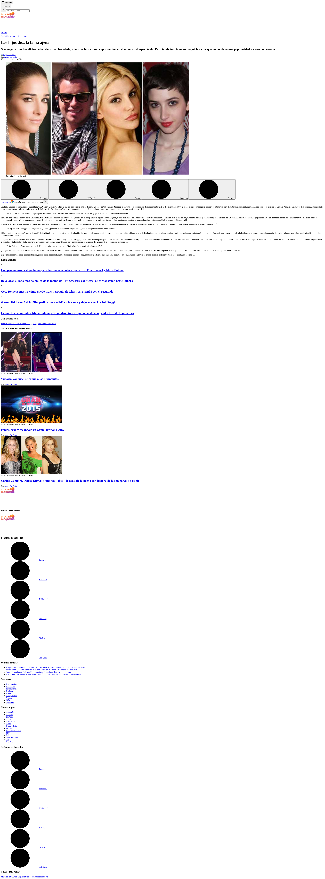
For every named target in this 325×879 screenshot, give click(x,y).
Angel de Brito (40, 324)
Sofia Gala (14, 324)
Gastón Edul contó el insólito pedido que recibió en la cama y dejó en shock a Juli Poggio (58, 302)
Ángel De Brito (10, 57)
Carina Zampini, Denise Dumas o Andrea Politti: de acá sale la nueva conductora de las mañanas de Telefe (70, 480)
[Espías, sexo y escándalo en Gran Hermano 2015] (162, 404)
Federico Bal (51, 324)
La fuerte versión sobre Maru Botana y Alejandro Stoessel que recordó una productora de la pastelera (67, 313)
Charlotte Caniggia (26, 324)
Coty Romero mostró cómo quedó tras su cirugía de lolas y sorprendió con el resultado (57, 291)
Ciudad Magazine (8, 36)
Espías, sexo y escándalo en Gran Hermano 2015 (32, 429)
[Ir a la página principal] (20, 30)
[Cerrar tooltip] (45, 202)
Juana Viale (5, 324)
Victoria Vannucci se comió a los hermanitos (30, 379)
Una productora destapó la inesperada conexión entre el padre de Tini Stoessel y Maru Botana (62, 270)
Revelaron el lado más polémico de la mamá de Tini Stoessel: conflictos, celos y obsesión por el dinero (67, 280)
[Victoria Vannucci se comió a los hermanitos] (162, 352)
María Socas (23, 36)
